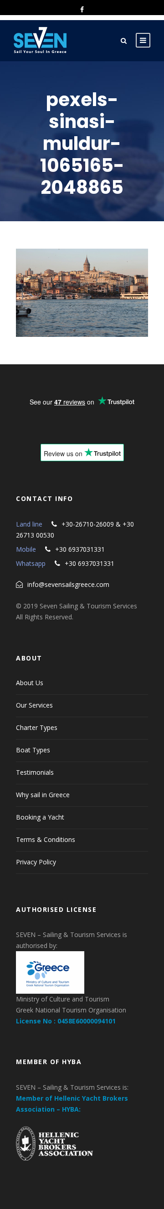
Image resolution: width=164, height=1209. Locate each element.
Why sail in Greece (43, 794)
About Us (29, 682)
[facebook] (82, 9)
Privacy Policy (36, 861)
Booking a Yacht (40, 817)
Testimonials (35, 772)
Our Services (34, 705)
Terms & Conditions (45, 839)
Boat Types (33, 750)
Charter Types (36, 727)
